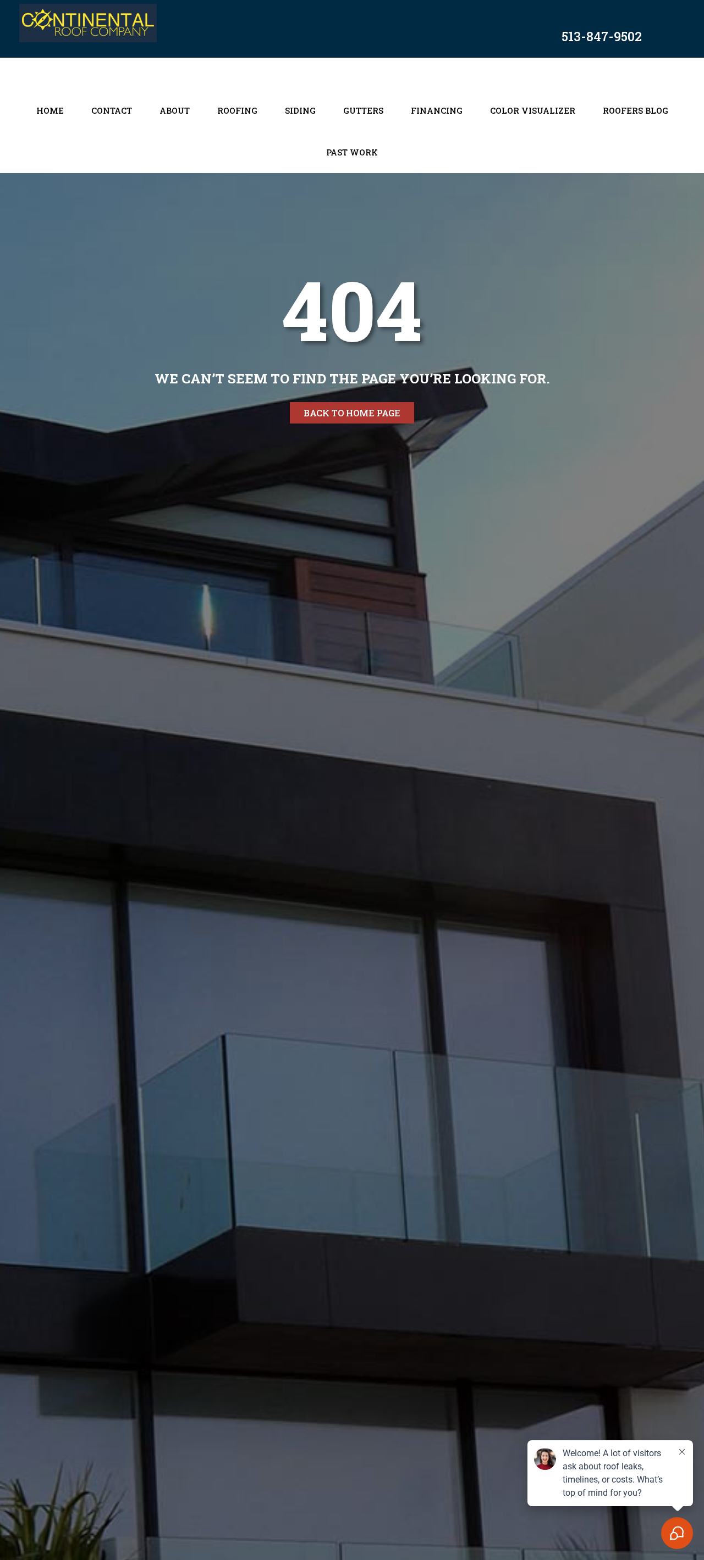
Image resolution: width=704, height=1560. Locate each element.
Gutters (363, 110)
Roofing (237, 110)
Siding (300, 110)
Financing (437, 110)
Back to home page (352, 413)
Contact (111, 110)
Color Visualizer (532, 110)
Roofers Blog (635, 110)
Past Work (352, 152)
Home (50, 110)
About (175, 110)
